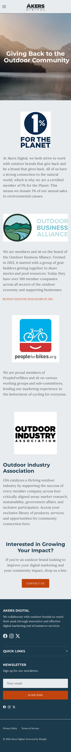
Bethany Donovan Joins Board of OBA (28, 299)
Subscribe (35, 695)
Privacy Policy (10, 728)
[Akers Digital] (35, 6)
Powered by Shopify (36, 739)
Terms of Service (30, 728)
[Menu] (4, 6)
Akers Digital (18, 739)
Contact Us (35, 583)
